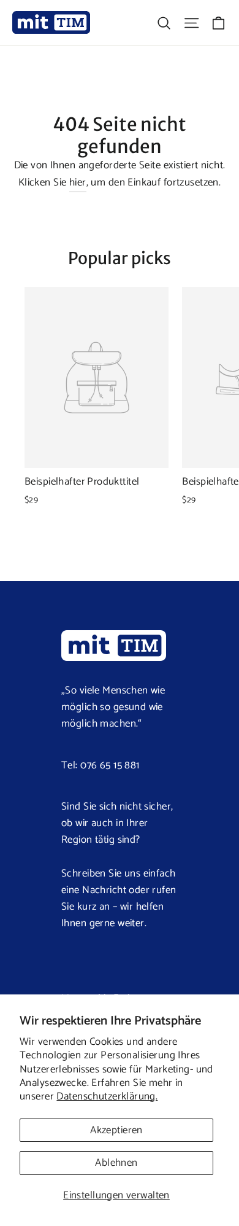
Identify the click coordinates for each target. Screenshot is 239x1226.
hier (77, 182)
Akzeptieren (116, 1130)
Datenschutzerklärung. (106, 1096)
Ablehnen (116, 1162)
